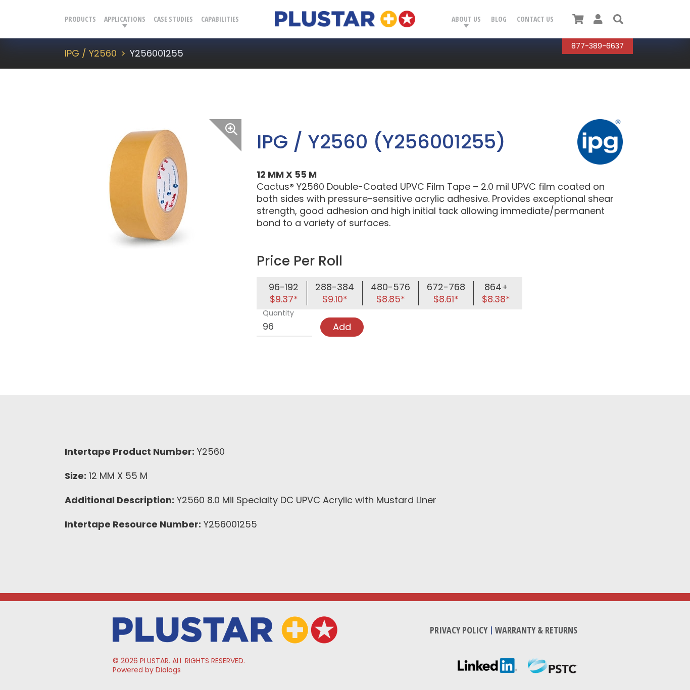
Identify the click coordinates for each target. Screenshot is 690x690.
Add (342, 327)
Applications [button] (124, 19)
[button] (618, 19)
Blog (499, 19)
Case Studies (173, 19)
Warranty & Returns (536, 630)
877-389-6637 (597, 46)
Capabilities (220, 19)
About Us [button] (466, 19)
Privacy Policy (458, 630)
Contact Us (535, 19)
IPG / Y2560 (91, 53)
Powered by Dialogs (147, 670)
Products (80, 19)
